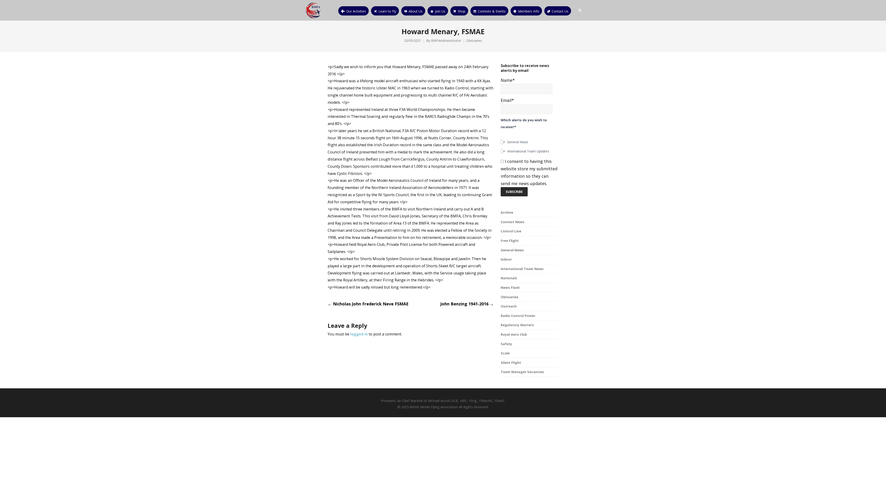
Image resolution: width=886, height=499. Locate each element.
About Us (415, 11)
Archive (507, 212)
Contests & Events (492, 11)
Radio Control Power (518, 315)
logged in (359, 334)
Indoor (506, 259)
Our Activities (356, 11)
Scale (505, 353)
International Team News (522, 269)
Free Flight (510, 240)
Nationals (509, 278)
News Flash (510, 287)
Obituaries (474, 41)
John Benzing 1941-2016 (467, 304)
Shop (461, 11)
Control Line (511, 231)
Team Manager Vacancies (522, 372)
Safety (506, 344)
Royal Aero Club (514, 334)
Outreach (509, 306)
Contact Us (560, 11)
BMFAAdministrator (446, 41)
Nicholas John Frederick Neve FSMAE (368, 304)
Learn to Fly (387, 11)
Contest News (512, 222)
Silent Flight (511, 362)
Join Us (440, 11)
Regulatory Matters (517, 325)
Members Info (528, 11)
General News (512, 250)
